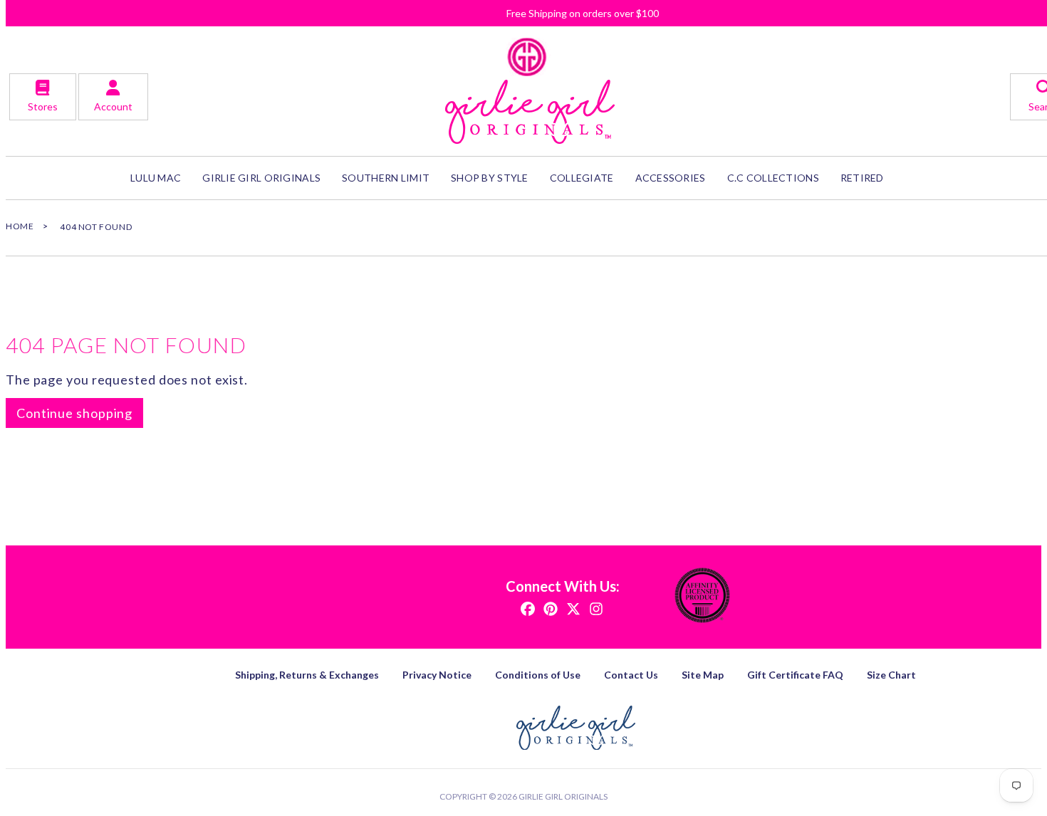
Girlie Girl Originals (563, 796)
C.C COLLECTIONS (773, 178)
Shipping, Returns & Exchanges (307, 675)
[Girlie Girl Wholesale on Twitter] (573, 608)
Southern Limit (385, 178)
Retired (862, 178)
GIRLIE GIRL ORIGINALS (261, 178)
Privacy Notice (437, 675)
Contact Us (631, 675)
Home (19, 226)
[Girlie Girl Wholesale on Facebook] (528, 608)
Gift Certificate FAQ (795, 675)
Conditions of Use (537, 675)
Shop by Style (489, 178)
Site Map (703, 675)
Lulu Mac (155, 178)
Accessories (670, 178)
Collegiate (582, 178)
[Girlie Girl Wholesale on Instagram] (596, 608)
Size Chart (891, 675)
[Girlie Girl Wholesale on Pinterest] (550, 608)
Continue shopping (74, 413)
